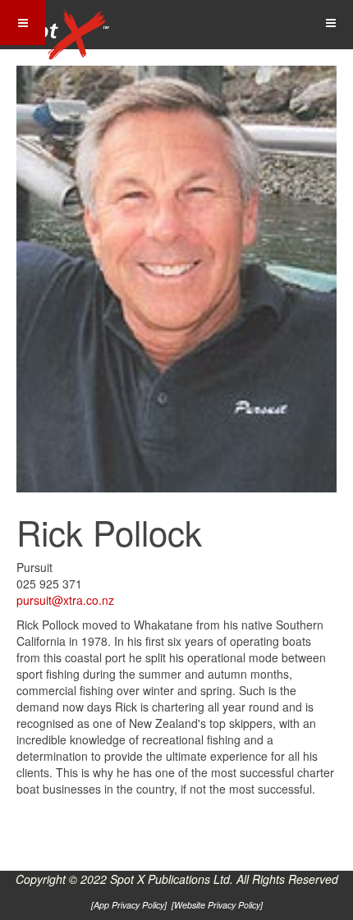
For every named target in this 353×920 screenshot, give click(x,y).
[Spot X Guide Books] (59, 24)
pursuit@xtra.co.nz (65, 600)
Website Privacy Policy (217, 905)
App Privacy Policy (129, 905)
